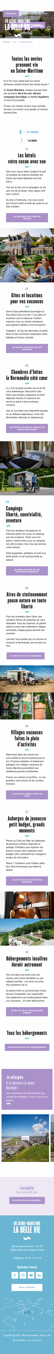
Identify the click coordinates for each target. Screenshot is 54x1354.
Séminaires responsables (44, 4)
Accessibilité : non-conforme (27, 1340)
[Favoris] (42, 28)
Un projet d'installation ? (26, 6)
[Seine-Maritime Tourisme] (16, 28)
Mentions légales (30, 1335)
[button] (49, 28)
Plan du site (45, 1335)
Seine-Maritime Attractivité (9, 4)
